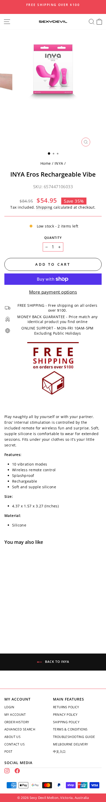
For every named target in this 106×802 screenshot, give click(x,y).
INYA (59, 163)
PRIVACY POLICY (65, 714)
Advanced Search (19, 729)
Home (45, 163)
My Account (15, 714)
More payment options (53, 292)
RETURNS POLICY (66, 707)
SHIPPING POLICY (66, 722)
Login (9, 707)
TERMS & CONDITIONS (70, 729)
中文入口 (59, 751)
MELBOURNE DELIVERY (70, 744)
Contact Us (14, 744)
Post (8, 751)
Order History (16, 722)
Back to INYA (56, 661)
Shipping (44, 207)
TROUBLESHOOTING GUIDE (74, 737)
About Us (12, 737)
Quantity (53, 238)
